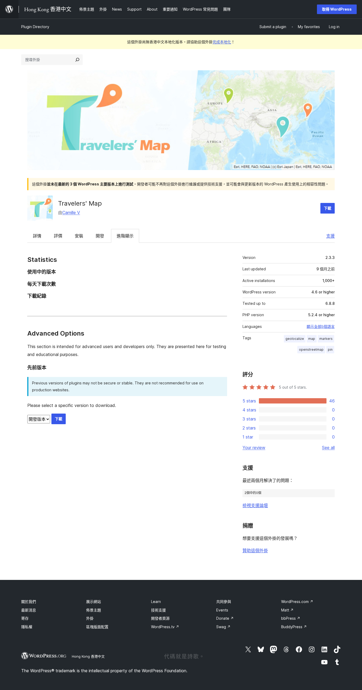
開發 (100, 235)
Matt (287, 610)
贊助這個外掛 (255, 550)
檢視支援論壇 (255, 505)
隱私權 (26, 626)
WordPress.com (297, 601)
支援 (330, 235)
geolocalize (294, 339)
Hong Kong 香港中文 (88, 656)
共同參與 (223, 601)
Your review (253, 447)
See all (328, 447)
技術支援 (158, 610)
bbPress (290, 618)
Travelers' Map (80, 203)
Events (222, 610)
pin (330, 349)
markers (326, 339)
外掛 (90, 618)
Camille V (71, 212)
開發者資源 (160, 618)
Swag (223, 626)
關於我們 (28, 601)
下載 (327, 208)
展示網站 (93, 601)
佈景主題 (93, 610)
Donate (225, 618)
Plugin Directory (35, 26)
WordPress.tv (165, 626)
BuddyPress (294, 626)
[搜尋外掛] (77, 59)
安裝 (79, 235)
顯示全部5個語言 (321, 326)
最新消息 (28, 610)
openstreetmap (311, 349)
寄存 (25, 618)
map (311, 339)
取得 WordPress (337, 9)
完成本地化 (222, 42)
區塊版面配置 (97, 626)
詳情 (37, 235)
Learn (156, 601)
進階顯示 (125, 235)
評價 (58, 235)
